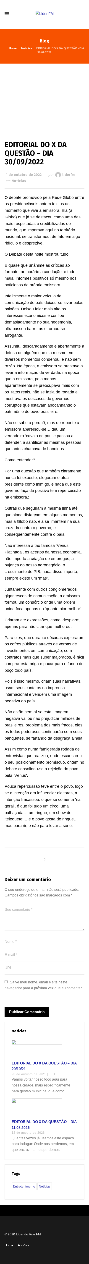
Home (9, 1245)
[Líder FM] (44, 14)
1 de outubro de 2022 (24, 175)
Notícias (18, 181)
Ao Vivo (23, 1245)
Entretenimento (24, 1186)
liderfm (68, 175)
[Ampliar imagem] (44, 97)
